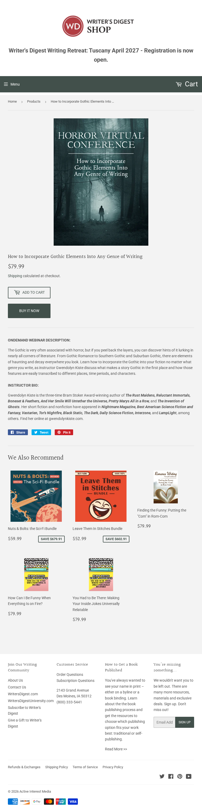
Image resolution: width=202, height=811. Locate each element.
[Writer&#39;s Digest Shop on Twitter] (162, 777)
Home (12, 101)
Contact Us (17, 687)
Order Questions (70, 674)
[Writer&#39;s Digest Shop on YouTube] (188, 777)
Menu (15, 84)
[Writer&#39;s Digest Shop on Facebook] (171, 777)
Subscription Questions (75, 680)
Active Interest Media (35, 791)
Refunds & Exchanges (24, 767)
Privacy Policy (113, 767)
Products (34, 101)
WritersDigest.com (23, 694)
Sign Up (185, 722)
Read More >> (116, 749)
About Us (15, 680)
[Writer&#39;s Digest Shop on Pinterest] (180, 777)
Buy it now (29, 311)
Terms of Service (85, 767)
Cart (190, 84)
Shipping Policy (56, 767)
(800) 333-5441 (69, 702)
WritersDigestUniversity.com (31, 701)
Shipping (15, 276)
